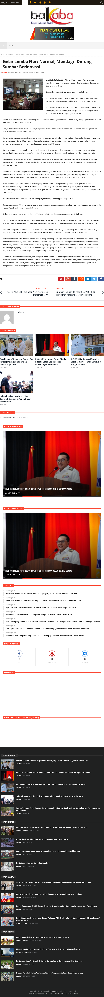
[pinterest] (61, 279)
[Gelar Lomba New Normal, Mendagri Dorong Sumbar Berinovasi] (23, 94)
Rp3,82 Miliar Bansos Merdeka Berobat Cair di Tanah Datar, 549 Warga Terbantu (86, 362)
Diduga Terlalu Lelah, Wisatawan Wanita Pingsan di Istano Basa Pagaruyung (49, 973)
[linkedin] (88, 279)
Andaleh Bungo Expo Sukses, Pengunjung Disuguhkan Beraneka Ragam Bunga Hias (51, 827)
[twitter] (94, 279)
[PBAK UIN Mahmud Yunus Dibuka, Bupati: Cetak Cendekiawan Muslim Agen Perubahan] (52, 463)
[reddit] (81, 279)
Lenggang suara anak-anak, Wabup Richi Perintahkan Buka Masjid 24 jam (48, 851)
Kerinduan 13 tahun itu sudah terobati (33, 863)
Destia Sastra (21, 924)
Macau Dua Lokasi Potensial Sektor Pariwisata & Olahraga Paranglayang (48, 949)
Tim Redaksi (73, 994)
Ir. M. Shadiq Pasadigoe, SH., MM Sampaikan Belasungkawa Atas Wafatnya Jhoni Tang (53, 882)
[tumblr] (74, 279)
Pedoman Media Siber (55, 994)
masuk (11, 417)
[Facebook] (30, 2)
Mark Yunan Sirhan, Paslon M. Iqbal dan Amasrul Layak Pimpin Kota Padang (49, 894)
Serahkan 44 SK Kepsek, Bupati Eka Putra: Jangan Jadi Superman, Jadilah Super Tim (16, 362)
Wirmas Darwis (22, 831)
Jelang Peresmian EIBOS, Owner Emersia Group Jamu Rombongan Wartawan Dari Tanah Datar (57, 906)
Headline (9, 54)
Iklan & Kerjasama (36, 994)
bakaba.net (53, 991)
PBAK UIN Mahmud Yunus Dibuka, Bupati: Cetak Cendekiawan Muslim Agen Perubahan (51, 362)
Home (2, 54)
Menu (11, 46)
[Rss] (50, 2)
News (31, 72)
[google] (68, 279)
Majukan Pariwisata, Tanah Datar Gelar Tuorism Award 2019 (42, 937)
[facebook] (101, 279)
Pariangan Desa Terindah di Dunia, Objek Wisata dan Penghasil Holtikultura (49, 961)
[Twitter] (35, 2)
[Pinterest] (40, 2)
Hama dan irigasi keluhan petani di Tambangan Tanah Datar (42, 839)
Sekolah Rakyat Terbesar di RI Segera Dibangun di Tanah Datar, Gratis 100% (15, 399)
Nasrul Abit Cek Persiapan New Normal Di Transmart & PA (27, 291)
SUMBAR (37, 72)
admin (4, 72)
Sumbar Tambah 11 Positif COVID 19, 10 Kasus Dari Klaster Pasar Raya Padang (75, 291)
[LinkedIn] (45, 2)
